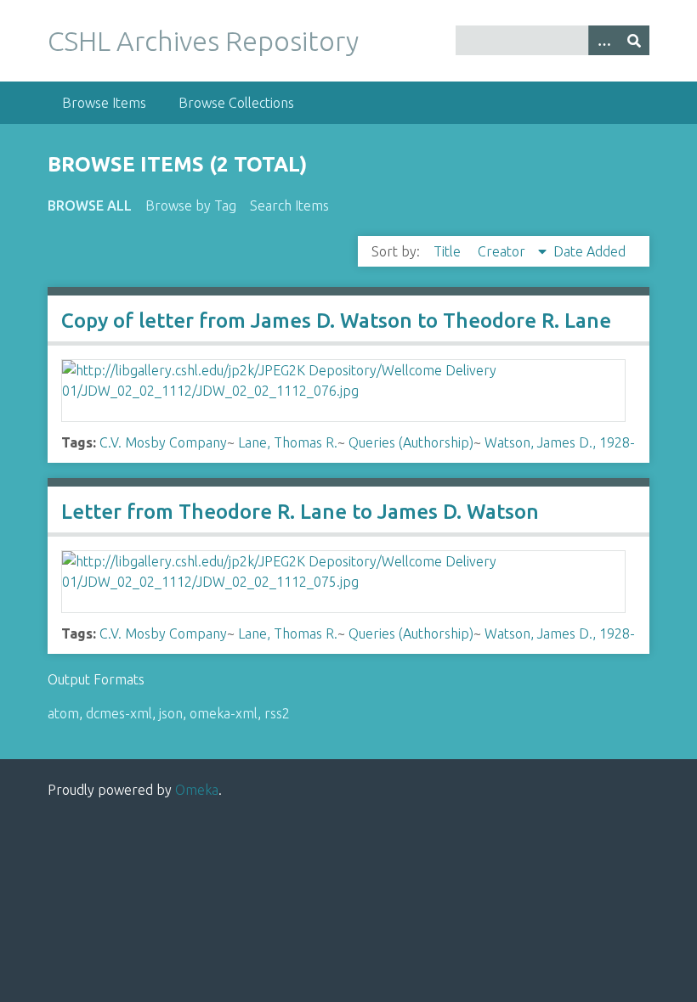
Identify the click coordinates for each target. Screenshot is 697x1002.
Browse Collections (236, 102)
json (171, 713)
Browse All (90, 205)
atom (63, 713)
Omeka (196, 789)
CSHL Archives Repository (203, 40)
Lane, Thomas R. (287, 442)
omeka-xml (224, 713)
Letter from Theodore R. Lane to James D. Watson (300, 511)
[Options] (603, 40)
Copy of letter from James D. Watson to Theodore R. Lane (336, 320)
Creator (503, 251)
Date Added (589, 251)
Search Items (289, 205)
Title (449, 251)
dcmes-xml (119, 713)
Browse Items (104, 102)
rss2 (277, 713)
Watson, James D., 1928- (559, 442)
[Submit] (634, 40)
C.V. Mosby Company (163, 442)
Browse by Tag (190, 205)
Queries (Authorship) (410, 442)
